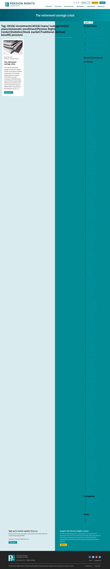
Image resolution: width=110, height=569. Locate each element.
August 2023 (91, 132)
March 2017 (90, 276)
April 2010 (90, 434)
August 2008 (91, 473)
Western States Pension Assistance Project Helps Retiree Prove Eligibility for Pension (98, 52)
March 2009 (91, 459)
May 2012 (90, 388)
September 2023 (92, 130)
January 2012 (91, 396)
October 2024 (91, 105)
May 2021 (90, 180)
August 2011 (91, 406)
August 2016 (91, 290)
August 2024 (91, 109)
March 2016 (90, 299)
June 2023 (90, 136)
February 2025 (91, 97)
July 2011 (90, 407)
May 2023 (90, 138)
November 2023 (92, 126)
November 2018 (92, 238)
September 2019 (92, 218)
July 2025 (90, 87)
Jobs (90, 560)
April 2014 (90, 344)
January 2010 (91, 440)
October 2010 (91, 423)
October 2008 (91, 469)
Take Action (80, 6)
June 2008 (90, 477)
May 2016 (90, 296)
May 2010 (90, 432)
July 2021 (90, 176)
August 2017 (91, 267)
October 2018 (91, 240)
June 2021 (90, 178)
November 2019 (92, 215)
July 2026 (90, 66)
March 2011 (90, 415)
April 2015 (90, 321)
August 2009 (91, 450)
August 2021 (91, 174)
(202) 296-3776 (20, 560)
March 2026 (90, 72)
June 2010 (90, 431)
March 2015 (90, 323)
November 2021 (92, 168)
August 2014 (91, 336)
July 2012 (90, 384)
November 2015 (92, 307)
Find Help (95, 3)
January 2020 (91, 211)
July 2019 (90, 222)
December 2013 (92, 352)
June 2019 (90, 224)
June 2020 (90, 201)
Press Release (91, 507)
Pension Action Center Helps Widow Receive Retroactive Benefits (96, 40)
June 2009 (90, 454)
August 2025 (91, 86)
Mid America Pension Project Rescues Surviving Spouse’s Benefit (96, 34)
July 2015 (90, 315)
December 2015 (92, 305)
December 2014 (92, 328)
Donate (102, 3)
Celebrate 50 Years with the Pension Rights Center (95, 30)
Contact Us (101, 6)
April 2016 (90, 298)
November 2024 (92, 103)
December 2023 (92, 124)
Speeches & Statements (94, 509)
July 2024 (90, 111)
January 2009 (91, 463)
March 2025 (90, 95)
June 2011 (90, 409)
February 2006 (91, 488)
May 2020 (90, 203)
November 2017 (92, 261)
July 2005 (90, 490)
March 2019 (90, 230)
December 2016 (92, 282)
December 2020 (92, 190)
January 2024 (91, 122)
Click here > (13, 542)
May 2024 (90, 114)
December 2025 (92, 78)
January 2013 (91, 373)
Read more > (8, 92)
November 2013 (92, 353)
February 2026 (91, 74)
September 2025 (92, 84)
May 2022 (90, 157)
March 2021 (90, 184)
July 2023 (90, 134)
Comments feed (92, 521)
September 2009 (92, 448)
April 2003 (90, 492)
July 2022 (90, 153)
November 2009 (92, 444)
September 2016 (92, 288)
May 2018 (90, 249)
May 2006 (90, 486)
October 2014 (91, 332)
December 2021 (92, 166)
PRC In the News (92, 505)
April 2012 (90, 390)
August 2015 (91, 313)
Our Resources (69, 6)
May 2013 (90, 365)
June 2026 (90, 68)
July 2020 (90, 199)
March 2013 (90, 369)
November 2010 (92, 421)
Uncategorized (91, 510)
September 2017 (92, 265)
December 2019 (92, 213)
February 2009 (91, 461)
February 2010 (91, 438)
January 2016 (91, 303)
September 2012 (92, 380)
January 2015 (91, 326)
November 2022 (92, 147)
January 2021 (91, 188)
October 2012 (91, 379)
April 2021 (90, 182)
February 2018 (91, 255)
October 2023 (91, 128)
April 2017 (90, 274)
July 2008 (90, 475)
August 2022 (91, 151)
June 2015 (90, 317)
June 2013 (90, 363)
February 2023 (91, 141)
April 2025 (90, 93)
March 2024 (90, 118)
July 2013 (90, 361)
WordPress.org (91, 523)
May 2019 (90, 226)
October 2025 (91, 82)
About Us (49, 6)
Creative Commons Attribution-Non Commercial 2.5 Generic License (56, 566)
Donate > (63, 545)
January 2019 (91, 234)
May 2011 (90, 411)
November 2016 (92, 284)
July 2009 (90, 452)
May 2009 (90, 456)
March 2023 (90, 140)
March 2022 (90, 161)
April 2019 (90, 228)
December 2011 (92, 398)
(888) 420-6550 (31, 560)
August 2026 (91, 64)
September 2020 (92, 195)
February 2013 (91, 371)
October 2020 (91, 193)
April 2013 (90, 367)
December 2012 (92, 375)
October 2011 (91, 402)
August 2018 (91, 244)
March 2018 (90, 253)
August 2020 (91, 197)
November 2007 (92, 481)
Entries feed (90, 519)
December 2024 (92, 101)
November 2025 (92, 80)
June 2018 (90, 247)
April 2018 (90, 251)
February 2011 (91, 417)
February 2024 (91, 120)
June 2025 (90, 89)
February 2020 (91, 209)
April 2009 (90, 458)
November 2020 (92, 192)
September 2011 (92, 404)
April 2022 (90, 159)
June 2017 (90, 271)
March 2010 (90, 436)
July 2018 (90, 245)
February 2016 (91, 301)
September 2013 (92, 357)
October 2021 (91, 170)
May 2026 (90, 70)
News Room (91, 6)
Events (89, 503)
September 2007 (92, 483)
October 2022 (91, 149)
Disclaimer (97, 566)
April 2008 (90, 479)
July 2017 (90, 269)
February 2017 (91, 278)
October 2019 (91, 217)
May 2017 (90, 272)
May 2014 (90, 342)
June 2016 (90, 294)
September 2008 (92, 471)
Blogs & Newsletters (93, 499)
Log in (88, 517)
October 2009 (91, 446)
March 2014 (90, 346)
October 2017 (91, 263)
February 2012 (91, 394)
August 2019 (91, 220)
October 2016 (91, 286)
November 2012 (92, 377)
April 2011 (90, 413)
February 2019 (91, 232)
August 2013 (91, 359)
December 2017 (92, 259)
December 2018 (92, 236)
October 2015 (91, 309)
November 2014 (92, 330)
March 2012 (90, 392)
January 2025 (91, 99)
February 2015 (91, 325)
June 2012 (90, 386)
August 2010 (91, 427)
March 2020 (91, 207)
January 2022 (91, 165)
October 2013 (91, 355)
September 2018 (92, 242)
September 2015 (92, 311)
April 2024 (90, 116)
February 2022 (91, 163)
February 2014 (91, 348)
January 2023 (91, 143)
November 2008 (92, 467)
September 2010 (92, 425)
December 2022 (92, 145)
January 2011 (91, 419)
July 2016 (90, 292)
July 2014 (90, 338)
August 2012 (91, 382)
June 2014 (90, 340)
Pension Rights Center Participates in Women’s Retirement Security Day (98, 46)
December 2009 (92, 442)
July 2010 (90, 429)
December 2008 (92, 465)
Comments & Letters (93, 501)
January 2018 (91, 257)
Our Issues (58, 6)
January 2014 (91, 350)
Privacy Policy (88, 566)
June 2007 (90, 484)
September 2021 (92, 172)
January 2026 (91, 76)
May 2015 (90, 319)
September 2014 (92, 334)
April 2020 (90, 205)
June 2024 (90, 113)
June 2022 (90, 155)
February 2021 (91, 186)
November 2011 (92, 400)
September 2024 (92, 107)
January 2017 (91, 280)
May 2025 (90, 91)
